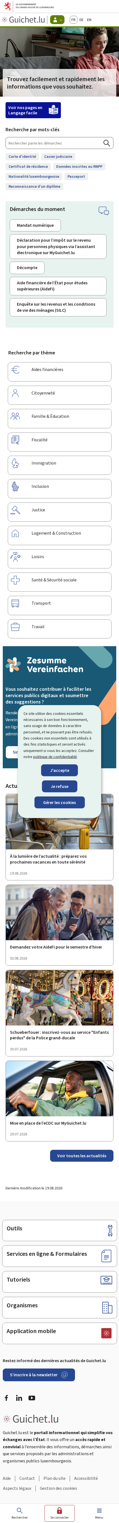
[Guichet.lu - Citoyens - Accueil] (23, 19)
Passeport (76, 176)
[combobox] (59, 143)
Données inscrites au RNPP (79, 166)
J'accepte (59, 770)
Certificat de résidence (28, 166)
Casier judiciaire (58, 156)
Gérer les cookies (59, 802)
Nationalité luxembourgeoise (34, 176)
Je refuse (59, 786)
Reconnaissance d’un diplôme (34, 186)
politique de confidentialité (55, 756)
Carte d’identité (22, 156)
